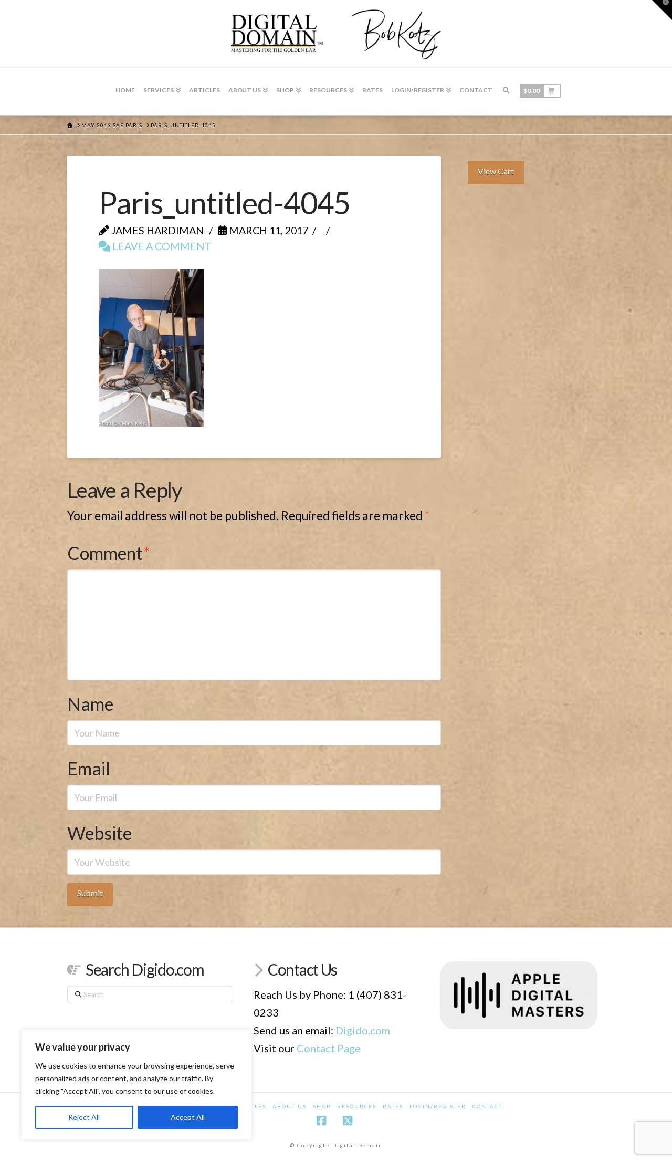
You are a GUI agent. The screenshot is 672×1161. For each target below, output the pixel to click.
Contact (487, 1106)
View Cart (496, 171)
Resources (356, 1106)
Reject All (84, 1117)
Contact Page (329, 1048)
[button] (662, 10)
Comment (108, 553)
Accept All (188, 1117)
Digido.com (362, 1030)
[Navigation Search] (506, 91)
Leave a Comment (161, 246)
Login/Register (438, 1106)
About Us (289, 1106)
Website (99, 833)
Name (90, 703)
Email (88, 768)
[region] (136, 1085)
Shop (322, 1106)
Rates (393, 1106)
